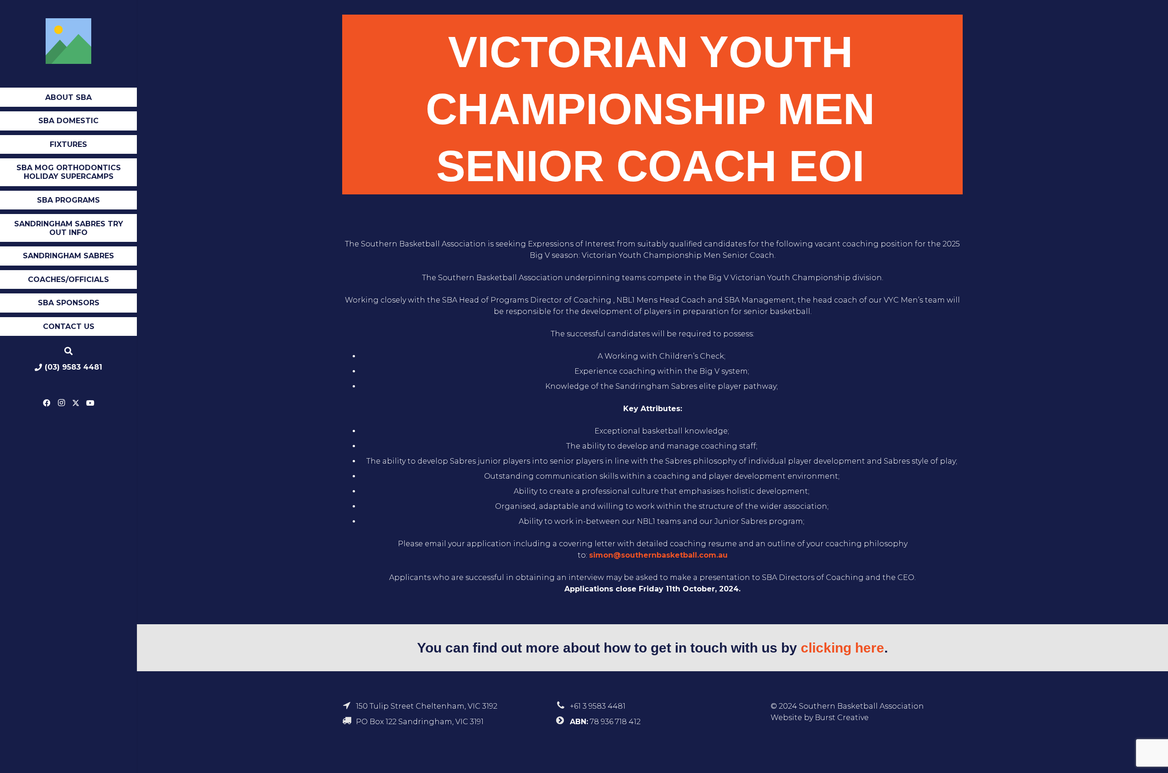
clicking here (842, 647)
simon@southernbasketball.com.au (658, 555)
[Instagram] (61, 403)
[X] (75, 403)
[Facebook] (46, 403)
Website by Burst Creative (820, 717)
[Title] (68, 41)
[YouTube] (90, 403)
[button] (95, 98)
